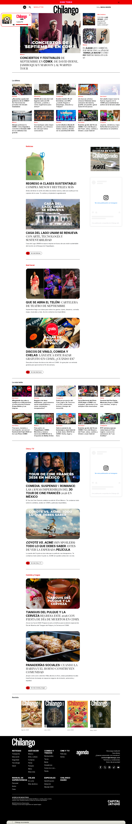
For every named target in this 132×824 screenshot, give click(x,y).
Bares (36, 122)
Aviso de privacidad (113, 762)
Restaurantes (49, 756)
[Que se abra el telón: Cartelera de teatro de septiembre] (53, 283)
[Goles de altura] (100, 714)
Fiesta (46, 771)
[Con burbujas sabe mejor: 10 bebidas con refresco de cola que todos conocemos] (44, 115)
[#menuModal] (24, 7)
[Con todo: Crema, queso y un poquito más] (31, 714)
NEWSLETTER (38, 7)
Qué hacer (103, 96)
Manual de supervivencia (19, 779)
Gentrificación (49, 781)
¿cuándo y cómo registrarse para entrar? (43, 103)
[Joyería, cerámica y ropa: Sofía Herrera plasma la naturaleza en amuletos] (110, 115)
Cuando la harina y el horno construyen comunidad (51, 668)
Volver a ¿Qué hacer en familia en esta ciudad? (102, 21)
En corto (31, 781)
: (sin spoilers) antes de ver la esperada (50, 545)
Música (22, 54)
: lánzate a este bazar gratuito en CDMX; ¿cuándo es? (50, 355)
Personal (15, 783)
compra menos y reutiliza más (51, 185)
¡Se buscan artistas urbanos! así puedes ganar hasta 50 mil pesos (87, 103)
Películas (63, 754)
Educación (37, 96)
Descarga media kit (113, 751)
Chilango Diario (65, 779)
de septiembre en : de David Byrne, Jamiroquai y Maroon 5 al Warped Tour (49, 63)
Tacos (46, 759)
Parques (31, 766)
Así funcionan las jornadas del (20, 103)
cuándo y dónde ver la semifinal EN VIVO (65, 128)
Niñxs (30, 769)
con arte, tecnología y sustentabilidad (52, 236)
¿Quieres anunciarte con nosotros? (108, 755)
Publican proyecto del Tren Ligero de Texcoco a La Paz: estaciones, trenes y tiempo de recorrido (65, 404)
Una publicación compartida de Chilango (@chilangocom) (109, 223)
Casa (14, 789)
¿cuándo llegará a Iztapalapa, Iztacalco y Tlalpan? (64, 103)
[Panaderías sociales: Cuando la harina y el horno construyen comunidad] (53, 646)
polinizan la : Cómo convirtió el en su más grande (21, 129)
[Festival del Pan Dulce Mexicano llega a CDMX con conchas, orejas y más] (110, 391)
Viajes (31, 778)
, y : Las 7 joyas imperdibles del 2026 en (51, 491)
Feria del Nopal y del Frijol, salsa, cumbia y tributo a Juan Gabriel (88, 128)
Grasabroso (48, 765)
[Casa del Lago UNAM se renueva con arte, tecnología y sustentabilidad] (53, 214)
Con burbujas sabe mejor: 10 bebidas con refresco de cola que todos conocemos (44, 128)
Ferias (80, 398)
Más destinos (101, 14)
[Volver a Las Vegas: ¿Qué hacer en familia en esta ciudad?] (89, 19)
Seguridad (15, 760)
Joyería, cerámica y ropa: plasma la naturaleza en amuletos (110, 127)
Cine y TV (30, 449)
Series (62, 757)
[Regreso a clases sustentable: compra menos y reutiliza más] (53, 165)
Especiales (49, 778)
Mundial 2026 (49, 787)
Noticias (14, 96)
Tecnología (16, 763)
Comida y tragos (33, 575)
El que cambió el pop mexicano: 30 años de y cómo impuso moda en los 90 (96, 53)
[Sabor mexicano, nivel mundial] (77, 714)
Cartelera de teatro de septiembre (52, 304)
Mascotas (31, 772)
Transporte (59, 96)
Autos (14, 786)
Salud (14, 766)
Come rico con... (50, 768)
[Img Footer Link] (82, 752)
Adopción (47, 784)
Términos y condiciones (111, 760)
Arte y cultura (32, 757)
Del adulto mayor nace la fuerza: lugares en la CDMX (110, 102)
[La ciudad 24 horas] (54, 714)
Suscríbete (116, 753)
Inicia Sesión (105, 7)
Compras (103, 122)
